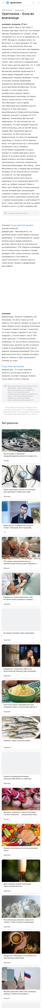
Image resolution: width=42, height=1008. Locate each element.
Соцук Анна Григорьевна (22, 225)
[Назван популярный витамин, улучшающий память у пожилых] (21, 769)
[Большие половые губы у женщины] (21, 625)
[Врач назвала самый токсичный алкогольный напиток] (21, 876)
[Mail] (7, 2)
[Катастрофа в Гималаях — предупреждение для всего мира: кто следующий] (21, 446)
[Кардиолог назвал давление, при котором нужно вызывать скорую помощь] (21, 589)
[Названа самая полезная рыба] (21, 733)
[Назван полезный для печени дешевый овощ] (21, 840)
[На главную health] (15, 2)
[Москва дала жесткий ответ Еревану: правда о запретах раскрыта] (21, 984)
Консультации (7, 10)
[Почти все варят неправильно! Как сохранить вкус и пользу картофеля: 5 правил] (21, 697)
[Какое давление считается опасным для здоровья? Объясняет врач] (21, 482)
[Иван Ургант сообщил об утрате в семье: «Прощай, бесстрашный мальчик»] (21, 518)
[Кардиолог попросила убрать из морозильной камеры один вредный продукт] (21, 661)
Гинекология (19, 10)
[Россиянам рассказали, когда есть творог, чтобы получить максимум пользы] (21, 912)
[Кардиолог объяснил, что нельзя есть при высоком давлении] (21, 948)
